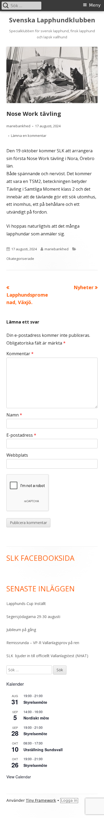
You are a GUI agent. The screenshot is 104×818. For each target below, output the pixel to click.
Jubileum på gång (21, 629)
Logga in (69, 800)
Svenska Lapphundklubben (52, 20)
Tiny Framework (41, 800)
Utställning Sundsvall (43, 749)
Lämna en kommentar (28, 135)
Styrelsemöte (35, 702)
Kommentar (20, 354)
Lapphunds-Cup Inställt (26, 603)
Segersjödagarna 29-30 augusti (33, 616)
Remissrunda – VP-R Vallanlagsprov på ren (42, 642)
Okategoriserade (20, 258)
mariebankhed (18, 126)
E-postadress (21, 435)
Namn (14, 415)
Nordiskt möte (36, 718)
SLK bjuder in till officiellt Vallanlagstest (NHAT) (47, 655)
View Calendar (18, 776)
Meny (95, 5)
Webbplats (17, 455)
